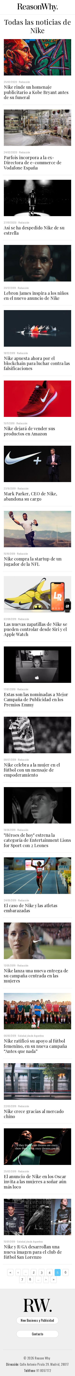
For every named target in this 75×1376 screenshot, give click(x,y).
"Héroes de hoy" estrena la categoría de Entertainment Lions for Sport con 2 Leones (37, 840)
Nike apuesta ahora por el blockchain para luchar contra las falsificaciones (37, 363)
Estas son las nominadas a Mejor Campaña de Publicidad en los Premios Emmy (36, 699)
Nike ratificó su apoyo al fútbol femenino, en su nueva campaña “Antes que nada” (35, 1046)
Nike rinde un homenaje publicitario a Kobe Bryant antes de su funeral (36, 92)
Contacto (37, 1334)
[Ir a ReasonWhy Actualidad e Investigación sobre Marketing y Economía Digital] (37, 7)
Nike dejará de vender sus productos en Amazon (29, 430)
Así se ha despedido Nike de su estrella (34, 230)
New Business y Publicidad (37, 1320)
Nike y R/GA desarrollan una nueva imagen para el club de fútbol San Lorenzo (33, 1252)
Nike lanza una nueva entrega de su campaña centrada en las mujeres (36, 976)
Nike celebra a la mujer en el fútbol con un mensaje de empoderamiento (32, 770)
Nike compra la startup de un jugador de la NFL (33, 561)
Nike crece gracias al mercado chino (34, 1113)
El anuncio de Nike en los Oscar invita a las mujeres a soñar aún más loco (35, 1181)
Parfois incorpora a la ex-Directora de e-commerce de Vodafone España (32, 162)
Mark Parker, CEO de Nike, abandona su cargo (30, 496)
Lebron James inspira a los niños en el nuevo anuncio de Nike (36, 295)
